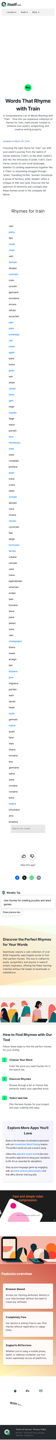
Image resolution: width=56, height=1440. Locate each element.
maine (12, 725)
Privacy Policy (39, 1429)
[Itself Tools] (28, 1397)
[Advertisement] (28, 45)
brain (11, 394)
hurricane (14, 545)
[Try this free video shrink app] (28, 1206)
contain (13, 496)
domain (13, 262)
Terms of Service (24, 1429)
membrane (14, 442)
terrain (12, 551)
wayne (12, 803)
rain (11, 340)
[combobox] (28, 829)
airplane (13, 671)
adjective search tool (27, 1154)
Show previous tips (11, 912)
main (11, 448)
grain (11, 370)
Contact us (28, 1435)
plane (12, 232)
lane (11, 436)
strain (12, 244)
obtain (12, 388)
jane (11, 677)
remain (12, 520)
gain (11, 400)
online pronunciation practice (27, 1171)
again (12, 352)
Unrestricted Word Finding (27, 1144)
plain (11, 328)
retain (12, 346)
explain (13, 412)
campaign (14, 334)
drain (11, 472)
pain (11, 322)
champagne (15, 641)
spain (12, 713)
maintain (13, 274)
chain (12, 250)
